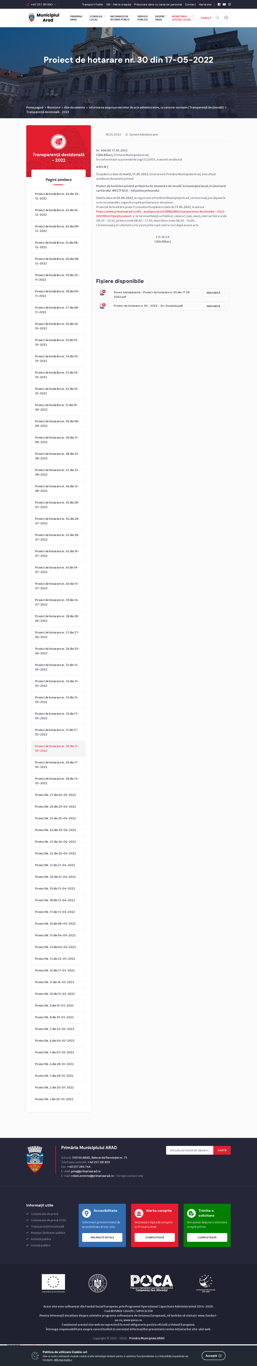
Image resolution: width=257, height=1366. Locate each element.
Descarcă (213, 292)
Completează (154, 1237)
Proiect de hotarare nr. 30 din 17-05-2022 (57, 748)
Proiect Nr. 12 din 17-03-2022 (55, 970)
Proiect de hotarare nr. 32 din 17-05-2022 (57, 716)
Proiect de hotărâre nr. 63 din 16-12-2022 (57, 212)
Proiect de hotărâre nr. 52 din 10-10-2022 (57, 391)
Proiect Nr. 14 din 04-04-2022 (55, 947)
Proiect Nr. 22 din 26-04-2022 (55, 853)
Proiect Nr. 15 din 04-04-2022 (55, 935)
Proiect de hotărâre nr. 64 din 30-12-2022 (57, 196)
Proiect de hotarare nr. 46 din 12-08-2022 (57, 489)
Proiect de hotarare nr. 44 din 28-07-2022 (57, 521)
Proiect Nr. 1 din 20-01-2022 (54, 1099)
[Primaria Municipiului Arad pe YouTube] (224, 4)
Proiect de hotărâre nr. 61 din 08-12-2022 (57, 245)
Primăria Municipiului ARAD (147, 1338)
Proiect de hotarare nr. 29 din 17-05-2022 (57, 765)
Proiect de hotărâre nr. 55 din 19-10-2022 (56, 342)
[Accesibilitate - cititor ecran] (226, 17)
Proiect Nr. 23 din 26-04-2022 (55, 841)
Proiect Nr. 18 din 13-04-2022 (55, 900)
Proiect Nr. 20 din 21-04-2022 (55, 877)
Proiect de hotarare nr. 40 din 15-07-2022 (57, 586)
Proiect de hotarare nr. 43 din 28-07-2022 (57, 537)
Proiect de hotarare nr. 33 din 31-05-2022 (57, 700)
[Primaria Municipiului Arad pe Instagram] (229, 4)
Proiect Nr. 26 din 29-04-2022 (55, 806)
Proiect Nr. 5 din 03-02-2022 (54, 1052)
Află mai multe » (63, 1359)
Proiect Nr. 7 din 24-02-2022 (54, 1029)
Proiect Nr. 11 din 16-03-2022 (54, 982)
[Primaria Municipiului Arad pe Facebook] (219, 4)
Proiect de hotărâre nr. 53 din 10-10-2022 (57, 375)
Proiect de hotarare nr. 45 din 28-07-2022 (57, 505)
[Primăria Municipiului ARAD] (43, 17)
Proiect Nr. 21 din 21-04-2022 (55, 865)
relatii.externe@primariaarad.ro (92, 1176)
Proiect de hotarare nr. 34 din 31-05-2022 (57, 683)
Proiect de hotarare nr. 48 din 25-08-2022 (57, 456)
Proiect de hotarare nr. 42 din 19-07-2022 (57, 553)
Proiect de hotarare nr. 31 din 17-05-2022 (56, 732)
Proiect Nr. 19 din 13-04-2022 (55, 888)
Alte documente (74, 107)
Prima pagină (34, 107)
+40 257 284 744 (79, 1166)
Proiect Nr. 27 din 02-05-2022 (55, 795)
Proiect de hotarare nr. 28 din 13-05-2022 (57, 781)
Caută (222, 1150)
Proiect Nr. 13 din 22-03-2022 (55, 958)
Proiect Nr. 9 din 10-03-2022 (54, 1005)
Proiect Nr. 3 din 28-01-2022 (54, 1075)
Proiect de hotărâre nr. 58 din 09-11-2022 (57, 294)
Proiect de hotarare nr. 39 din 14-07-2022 (57, 602)
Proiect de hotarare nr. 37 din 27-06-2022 (57, 635)
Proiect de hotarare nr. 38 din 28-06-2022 (57, 618)
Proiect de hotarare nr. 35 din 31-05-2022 (57, 667)
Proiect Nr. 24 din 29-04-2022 (55, 830)
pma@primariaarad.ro (86, 1171)
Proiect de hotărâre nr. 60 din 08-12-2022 (57, 261)
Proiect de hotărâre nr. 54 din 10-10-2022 (57, 359)
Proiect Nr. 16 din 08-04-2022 (55, 923)
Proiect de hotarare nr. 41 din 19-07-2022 (56, 570)
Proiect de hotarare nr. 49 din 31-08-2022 (57, 440)
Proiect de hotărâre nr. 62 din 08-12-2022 (57, 229)
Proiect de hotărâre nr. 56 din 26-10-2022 (57, 326)
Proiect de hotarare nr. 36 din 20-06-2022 (57, 651)
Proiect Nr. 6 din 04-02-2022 (54, 1040)
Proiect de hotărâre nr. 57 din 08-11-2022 (57, 310)
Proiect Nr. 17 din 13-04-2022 (55, 912)
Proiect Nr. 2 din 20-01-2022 (54, 1087)
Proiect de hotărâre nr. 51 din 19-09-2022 (56, 407)
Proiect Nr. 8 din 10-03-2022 (54, 1017)
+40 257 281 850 (42, 4)
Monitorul (53, 107)
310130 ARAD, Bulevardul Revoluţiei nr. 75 (99, 1157)
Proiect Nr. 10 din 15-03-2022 (55, 994)
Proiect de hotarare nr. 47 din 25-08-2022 (57, 472)
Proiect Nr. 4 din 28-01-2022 (54, 1064)
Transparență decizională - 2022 (47, 112)
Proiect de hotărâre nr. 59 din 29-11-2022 (57, 277)
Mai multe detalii (102, 1237)
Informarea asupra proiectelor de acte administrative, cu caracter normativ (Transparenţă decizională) (156, 107)
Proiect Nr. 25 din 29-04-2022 (55, 818)
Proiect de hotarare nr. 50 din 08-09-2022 (57, 424)
